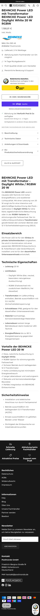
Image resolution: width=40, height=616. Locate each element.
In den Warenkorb (20, 97)
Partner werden (9, 513)
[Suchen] (7, 5)
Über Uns (6, 505)
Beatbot (5, 516)
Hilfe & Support (12, 163)
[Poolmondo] (18, 5)
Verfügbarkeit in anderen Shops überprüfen (20, 122)
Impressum (7, 485)
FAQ (3, 498)
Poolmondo (15, 46)
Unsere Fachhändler (11, 509)
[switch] (35, 613)
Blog (4, 502)
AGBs (4, 478)
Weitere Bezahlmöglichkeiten (20, 109)
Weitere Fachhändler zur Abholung (18, 127)
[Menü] (2, 5)
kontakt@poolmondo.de (17, 574)
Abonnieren (10, 546)
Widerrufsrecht (8, 481)
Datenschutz (7, 474)
